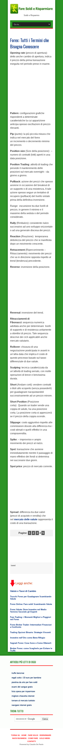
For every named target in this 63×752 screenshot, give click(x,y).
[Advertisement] (31, 87)
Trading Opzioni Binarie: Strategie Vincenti (30, 632)
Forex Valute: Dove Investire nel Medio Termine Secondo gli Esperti (28, 610)
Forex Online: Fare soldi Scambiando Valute (31, 604)
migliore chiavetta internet (23, 696)
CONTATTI (31, 741)
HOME (23, 735)
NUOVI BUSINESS (19, 738)
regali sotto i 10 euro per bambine (26, 678)
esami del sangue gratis (22, 687)
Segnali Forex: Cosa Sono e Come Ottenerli (30, 643)
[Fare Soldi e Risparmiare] (31, 13)
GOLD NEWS (44, 738)
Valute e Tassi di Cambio (23, 591)
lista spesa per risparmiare (23, 691)
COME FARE (33, 738)
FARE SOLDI (33, 735)
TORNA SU (15, 735)
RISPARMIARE (45, 735)
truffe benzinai (18, 673)
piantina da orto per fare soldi (24, 682)
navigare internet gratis (22, 705)
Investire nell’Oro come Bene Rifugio (27, 638)
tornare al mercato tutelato (23, 700)
